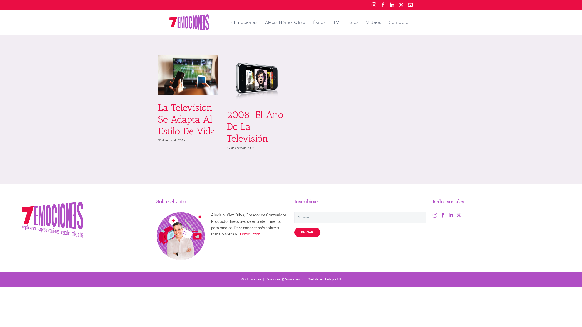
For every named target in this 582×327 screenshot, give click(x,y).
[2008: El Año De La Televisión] (257, 78)
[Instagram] (435, 215)
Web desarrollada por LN (324, 279)
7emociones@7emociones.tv (284, 279)
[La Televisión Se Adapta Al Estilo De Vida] (188, 75)
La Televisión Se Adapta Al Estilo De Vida (187, 119)
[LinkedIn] (451, 215)
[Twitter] (459, 215)
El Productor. (249, 233)
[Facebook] (443, 215)
